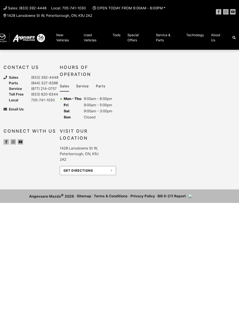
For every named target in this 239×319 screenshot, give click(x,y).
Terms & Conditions (111, 196)
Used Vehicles (90, 37)
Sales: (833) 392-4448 (27, 8)
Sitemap (84, 196)
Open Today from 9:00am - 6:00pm (130, 8)
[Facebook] (218, 11)
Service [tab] (82, 86)
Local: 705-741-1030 (68, 8)
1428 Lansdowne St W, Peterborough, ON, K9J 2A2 (49, 15)
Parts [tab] (100, 86)
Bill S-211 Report (172, 196)
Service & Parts (163, 37)
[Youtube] (232, 11)
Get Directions (78, 170)
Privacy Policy (142, 196)
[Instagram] (225, 11)
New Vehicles (62, 37)
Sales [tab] (64, 86)
